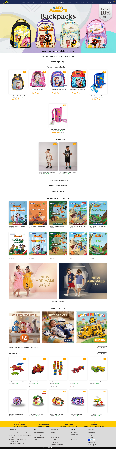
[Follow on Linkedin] (95, 445)
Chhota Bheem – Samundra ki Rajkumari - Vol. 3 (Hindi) (83, 257)
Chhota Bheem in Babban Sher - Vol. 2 (59, 226)
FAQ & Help (36, 439)
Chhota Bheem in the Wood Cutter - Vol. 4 (100, 226)
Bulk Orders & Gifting (39, 437)
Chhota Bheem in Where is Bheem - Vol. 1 (19, 226)
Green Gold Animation (68, 448)
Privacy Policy (54, 442)
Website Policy (91, 432)
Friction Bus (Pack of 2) (95, 382)
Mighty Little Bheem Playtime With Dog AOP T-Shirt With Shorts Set (55, 172)
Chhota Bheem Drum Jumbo (36, 414)
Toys (33, 2)
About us (53, 432)
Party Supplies (60, 2)
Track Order (74, 439)
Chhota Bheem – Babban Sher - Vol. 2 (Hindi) (61, 257)
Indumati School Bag (38, 89)
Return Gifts (69, 2)
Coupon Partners (55, 437)
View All (102, 347)
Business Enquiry (38, 435)
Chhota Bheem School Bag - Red (78, 89)
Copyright (90, 435)
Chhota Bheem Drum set (96, 414)
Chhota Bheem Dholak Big (76, 414)
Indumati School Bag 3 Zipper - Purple (59, 89)
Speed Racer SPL (54, 382)
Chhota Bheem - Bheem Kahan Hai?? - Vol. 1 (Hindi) (42, 257)
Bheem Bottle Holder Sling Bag (98, 95)
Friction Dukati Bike (34, 382)
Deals (92, 2)
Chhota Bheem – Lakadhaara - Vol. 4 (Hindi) (101, 257)
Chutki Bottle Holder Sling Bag (58, 129)
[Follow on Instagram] (93, 445)
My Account (74, 432)
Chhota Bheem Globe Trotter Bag (17, 95)
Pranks (76, 2)
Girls (28, 2)
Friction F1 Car (73, 382)
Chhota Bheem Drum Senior (16, 414)
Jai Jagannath (84, 2)
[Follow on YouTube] (98, 445)
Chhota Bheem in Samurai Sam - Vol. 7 (38, 226)
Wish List (73, 437)
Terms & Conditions (56, 439)
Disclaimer (90, 437)
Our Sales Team (55, 435)
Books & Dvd (50, 2)
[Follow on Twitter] (90, 445)
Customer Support (39, 432)
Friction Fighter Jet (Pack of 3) (16, 382)
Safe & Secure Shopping (57, 444)
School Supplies (41, 2)
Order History (74, 434)
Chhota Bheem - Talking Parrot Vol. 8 (18, 257)
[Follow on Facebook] (88, 445)
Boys (23, 2)
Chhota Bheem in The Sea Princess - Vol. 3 (80, 226)
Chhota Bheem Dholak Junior (57, 414)
